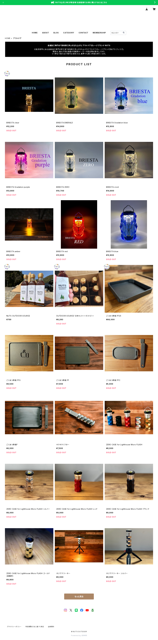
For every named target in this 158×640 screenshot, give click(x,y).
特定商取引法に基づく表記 (34, 627)
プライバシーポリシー (14, 627)
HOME (35, 33)
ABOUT (45, 33)
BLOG (56, 33)
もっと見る (79, 596)
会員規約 (51, 627)
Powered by (76, 635)
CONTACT (83, 33)
